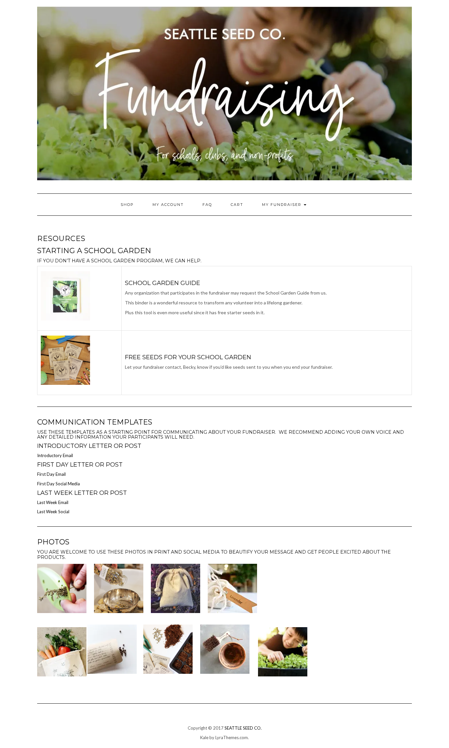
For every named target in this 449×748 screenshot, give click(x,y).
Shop (127, 204)
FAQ (207, 204)
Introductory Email (55, 455)
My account (168, 204)
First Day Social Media (58, 483)
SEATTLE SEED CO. (243, 728)
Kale (204, 737)
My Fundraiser (282, 204)
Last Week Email (52, 502)
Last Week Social (53, 511)
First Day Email (51, 474)
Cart (237, 204)
